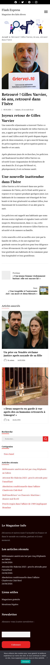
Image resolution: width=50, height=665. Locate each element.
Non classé (9, 454)
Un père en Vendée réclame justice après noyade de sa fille (23, 353)
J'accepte (25, 661)
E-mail (4, 630)
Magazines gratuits (11, 599)
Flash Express (11, 10)
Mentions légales (10, 604)
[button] (25, 26)
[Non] (47, 658)
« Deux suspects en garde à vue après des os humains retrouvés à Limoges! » (24, 412)
